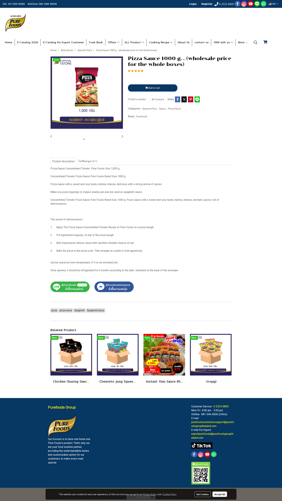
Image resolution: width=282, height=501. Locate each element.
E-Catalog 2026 (27, 42)
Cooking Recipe (159, 42)
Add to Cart (154, 88)
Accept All (219, 494)
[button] (255, 42)
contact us (202, 42)
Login (193, 4)
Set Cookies (202, 494)
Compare (159, 99)
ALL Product (133, 42)
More (241, 42)
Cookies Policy (169, 494)
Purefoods (141, 116)
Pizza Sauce (174, 108)
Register (206, 4)
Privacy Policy (150, 494)
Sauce (162, 108)
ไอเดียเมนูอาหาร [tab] (87, 161)
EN (274, 4)
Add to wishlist (138, 99)
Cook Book (96, 42)
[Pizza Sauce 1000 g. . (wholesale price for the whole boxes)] (87, 93)
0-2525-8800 (221, 406)
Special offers (149, 108)
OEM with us (222, 42)
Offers (112, 42)
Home (8, 42)
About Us (183, 42)
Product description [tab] (63, 161)
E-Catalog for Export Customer (63, 42)
